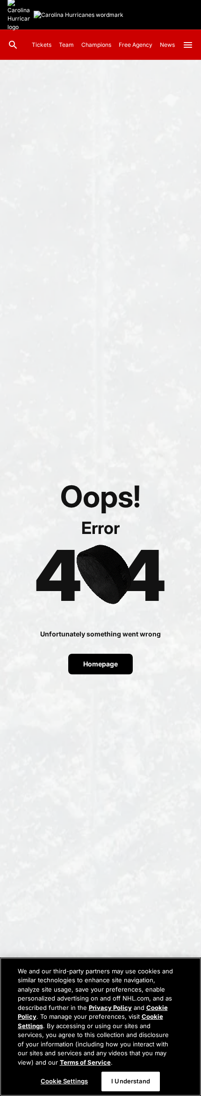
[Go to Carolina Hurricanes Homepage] (78, 15)
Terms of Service (85, 1062)
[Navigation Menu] (188, 45)
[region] (100, 1026)
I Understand (130, 1081)
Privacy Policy (110, 1007)
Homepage (100, 664)
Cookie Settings (64, 1081)
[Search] (13, 45)
